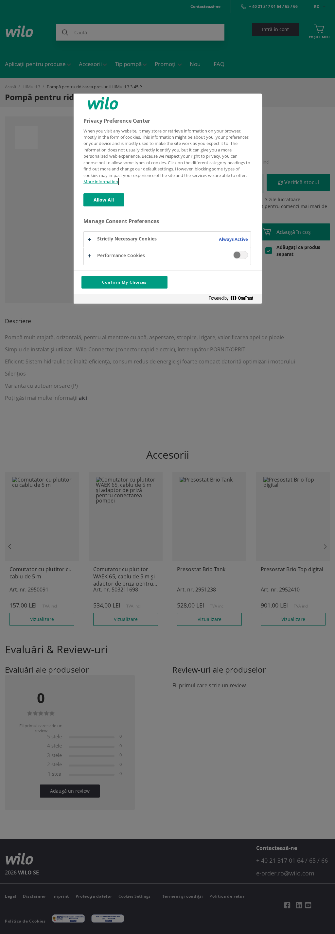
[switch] (240, 255)
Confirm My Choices (124, 282)
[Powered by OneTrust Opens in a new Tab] (233, 299)
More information (100, 182)
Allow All (104, 200)
